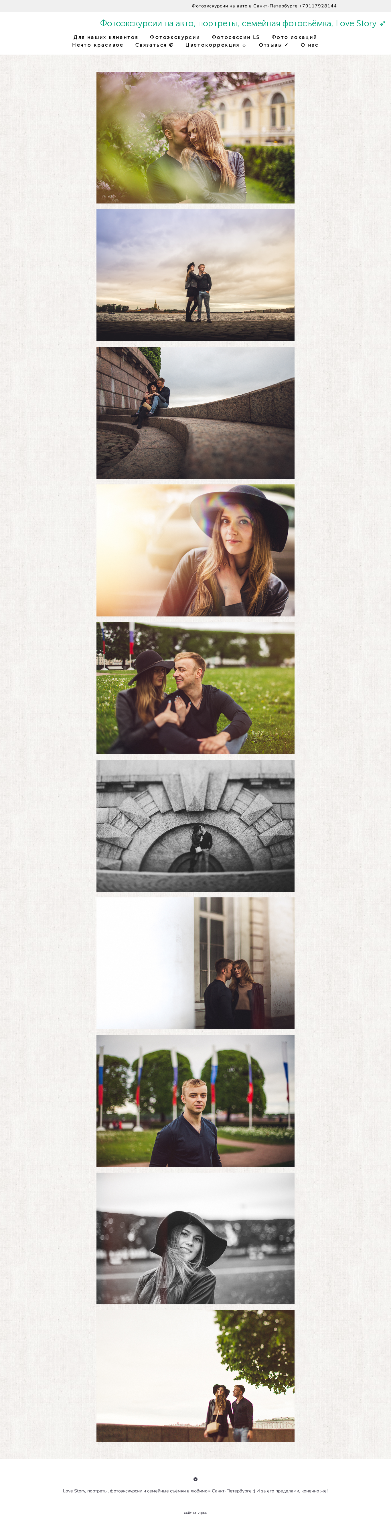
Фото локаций (294, 37)
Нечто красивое (98, 45)
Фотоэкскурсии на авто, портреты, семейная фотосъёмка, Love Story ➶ (195, 23)
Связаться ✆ (154, 45)
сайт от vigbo (195, 1513)
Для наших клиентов (106, 37)
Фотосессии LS (236, 37)
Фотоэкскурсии (175, 37)
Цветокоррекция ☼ (216, 45)
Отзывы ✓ (274, 45)
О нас (310, 45)
